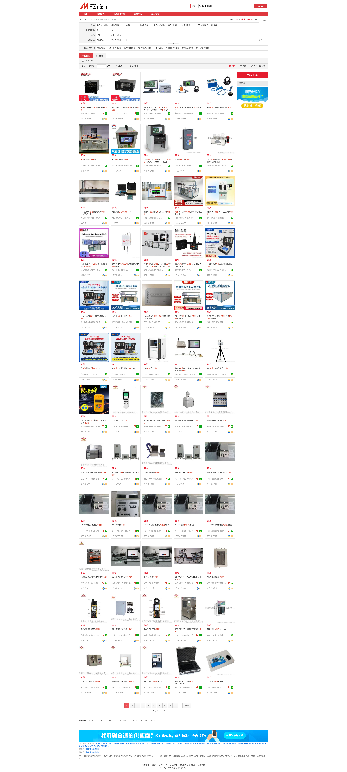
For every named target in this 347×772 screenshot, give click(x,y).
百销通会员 (89, 60)
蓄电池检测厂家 (101, 743)
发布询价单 (252, 74)
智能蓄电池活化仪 (144, 48)
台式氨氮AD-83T (215, 681)
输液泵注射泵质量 (215, 577)
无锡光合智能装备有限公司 (153, 270)
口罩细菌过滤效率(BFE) (123, 681)
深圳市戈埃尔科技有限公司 (90, 166)
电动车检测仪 (158, 48)
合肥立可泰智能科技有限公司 (154, 218)
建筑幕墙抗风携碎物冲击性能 (94, 577)
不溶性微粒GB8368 (216, 629)
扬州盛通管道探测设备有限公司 (185, 113)
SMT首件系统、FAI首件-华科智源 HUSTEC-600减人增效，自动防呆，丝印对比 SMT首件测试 (157, 163)
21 (164, 711)
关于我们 (145, 765)
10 (175, 706)
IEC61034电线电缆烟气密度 (93, 473)
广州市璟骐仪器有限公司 (215, 479)
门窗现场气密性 (152, 473)
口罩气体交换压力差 (90, 681)
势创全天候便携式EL (218, 368)
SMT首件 (151, 368)
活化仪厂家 (112, 743)
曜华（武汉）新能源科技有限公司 (185, 218)
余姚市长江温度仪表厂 (89, 113)
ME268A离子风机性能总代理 (219, 525)
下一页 (186, 706)
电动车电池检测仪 (114, 48)
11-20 (159, 711)
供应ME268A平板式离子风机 (219, 473)
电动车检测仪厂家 (146, 743)
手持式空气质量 (120, 420)
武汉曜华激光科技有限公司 (90, 270)
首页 (86, 13)
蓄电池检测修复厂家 (232, 743)
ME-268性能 (119, 525)
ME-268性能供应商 (184, 525)
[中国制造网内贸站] (93, 5)
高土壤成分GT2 (90, 368)
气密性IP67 (89, 159)
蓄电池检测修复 (187, 48)
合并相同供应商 (259, 66)
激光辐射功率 (151, 577)
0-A (89, 720)
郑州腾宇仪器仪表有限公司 (216, 270)
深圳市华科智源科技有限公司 (154, 113)
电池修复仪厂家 (122, 743)
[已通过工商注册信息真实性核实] (106, 113)
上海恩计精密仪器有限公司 (216, 166)
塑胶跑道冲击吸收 (184, 473)
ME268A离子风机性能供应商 (157, 525)
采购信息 (101, 13)
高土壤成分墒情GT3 (123, 368)
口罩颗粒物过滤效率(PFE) (186, 420)
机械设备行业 (119, 13)
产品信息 (86, 55)
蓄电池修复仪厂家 (89, 746)
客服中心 (164, 765)
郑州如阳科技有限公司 (120, 270)
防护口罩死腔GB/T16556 (155, 681)
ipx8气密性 (120, 159)
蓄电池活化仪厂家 (218, 743)
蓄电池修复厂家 (133, 743)
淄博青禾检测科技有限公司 (185, 374)
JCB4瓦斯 (182, 159)
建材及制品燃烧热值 (122, 629)
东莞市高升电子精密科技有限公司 (122, 479)
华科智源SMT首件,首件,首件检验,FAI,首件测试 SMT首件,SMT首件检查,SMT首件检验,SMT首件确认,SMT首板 (157, 111)
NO (124, 720)
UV (142, 720)
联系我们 (155, 765)
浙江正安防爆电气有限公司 (90, 426)
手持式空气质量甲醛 (90, 629)
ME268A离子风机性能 (91, 525)
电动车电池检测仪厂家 (188, 743)
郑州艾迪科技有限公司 (183, 166)
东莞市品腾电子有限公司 (184, 270)
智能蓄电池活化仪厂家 (248, 743)
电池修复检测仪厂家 (160, 743)
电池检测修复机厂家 (204, 743)
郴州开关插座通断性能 (217, 420)
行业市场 (155, 13)
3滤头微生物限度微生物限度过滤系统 (219, 160)
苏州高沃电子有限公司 (152, 374)
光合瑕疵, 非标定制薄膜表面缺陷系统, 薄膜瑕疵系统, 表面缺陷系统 (157, 266)
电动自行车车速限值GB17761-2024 (185, 682)
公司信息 (99, 55)
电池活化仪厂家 (174, 743)
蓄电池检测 (101, 48)
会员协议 (192, 765)
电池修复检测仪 (129, 48)
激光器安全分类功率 (122, 577)
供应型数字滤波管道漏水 (220, 107)
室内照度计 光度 (152, 629)
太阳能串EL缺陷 (122, 316)
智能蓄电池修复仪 (172, 48)
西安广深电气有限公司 (152, 322)
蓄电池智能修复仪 (202, 48)
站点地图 (173, 765)
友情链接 (201, 765)
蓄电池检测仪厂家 (102, 746)
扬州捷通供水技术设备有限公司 (217, 113)
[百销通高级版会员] (103, 113)
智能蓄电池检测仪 (92, 749)
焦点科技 (177, 768)
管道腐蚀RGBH (121, 212)
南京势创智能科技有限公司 (216, 374)
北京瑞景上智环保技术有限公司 (122, 218)
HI (110, 720)
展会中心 (138, 13)
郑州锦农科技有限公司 (89, 374)
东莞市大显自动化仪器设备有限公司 (122, 426)
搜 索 (260, 6)
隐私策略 (183, 765)
